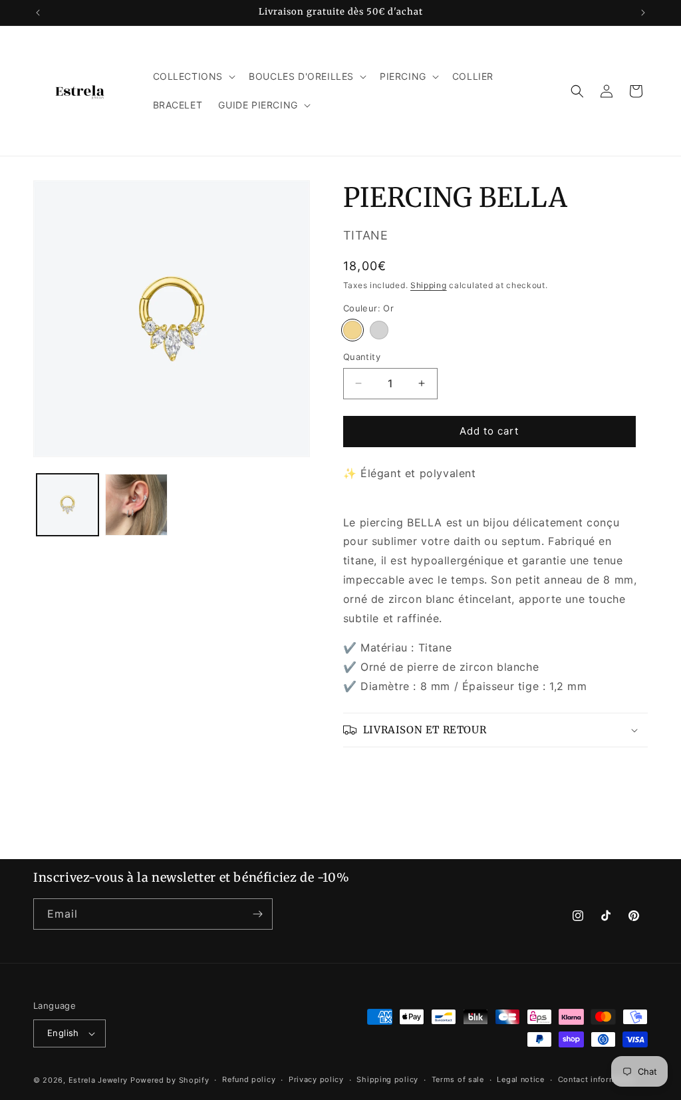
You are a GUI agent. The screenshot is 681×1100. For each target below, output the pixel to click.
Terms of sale (458, 1079)
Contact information (597, 1079)
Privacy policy (316, 1079)
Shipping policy (387, 1079)
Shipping (428, 285)
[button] (193, 77)
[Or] (352, 330)
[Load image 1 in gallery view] (67, 505)
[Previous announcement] (38, 12)
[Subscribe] (257, 914)
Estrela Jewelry (98, 1080)
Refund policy (248, 1079)
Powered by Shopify (169, 1080)
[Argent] (379, 330)
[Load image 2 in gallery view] (136, 505)
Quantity (361, 356)
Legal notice (520, 1079)
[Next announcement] (643, 12)
